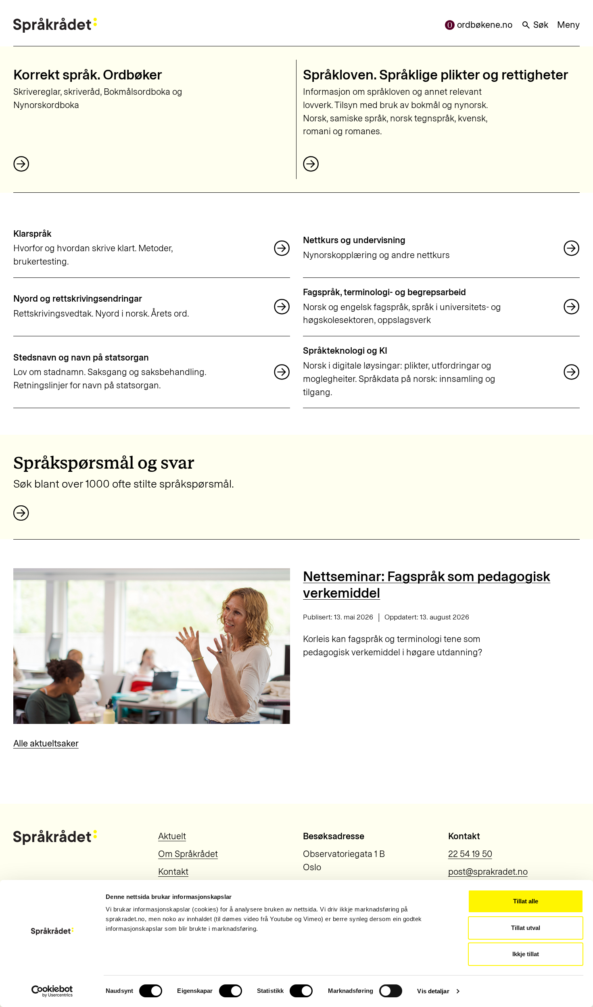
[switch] (230, 990)
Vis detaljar (433, 991)
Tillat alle (525, 901)
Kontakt (173, 871)
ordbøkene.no (484, 24)
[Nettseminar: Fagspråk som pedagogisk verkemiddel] (151, 646)
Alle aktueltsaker (46, 743)
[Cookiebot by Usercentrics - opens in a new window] (52, 991)
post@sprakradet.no (488, 871)
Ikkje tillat (525, 954)
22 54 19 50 (470, 854)
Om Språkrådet (188, 854)
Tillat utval (525, 927)
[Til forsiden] (55, 25)
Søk (540, 24)
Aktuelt (172, 836)
